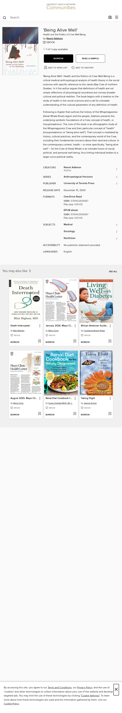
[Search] (4, 17)
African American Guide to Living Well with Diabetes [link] (94, 325)
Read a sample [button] (90, 58)
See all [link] (113, 271)
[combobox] (54, 17)
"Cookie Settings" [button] (90, 695)
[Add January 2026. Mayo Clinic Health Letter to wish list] (75, 341)
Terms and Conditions (60, 687)
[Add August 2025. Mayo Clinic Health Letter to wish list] (39, 414)
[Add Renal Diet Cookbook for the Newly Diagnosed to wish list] (75, 414)
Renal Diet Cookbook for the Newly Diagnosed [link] (59, 398)
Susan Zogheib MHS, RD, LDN (61, 403)
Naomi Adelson (54, 38)
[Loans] (110, 18)
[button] (58, 58)
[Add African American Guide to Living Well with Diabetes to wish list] (110, 341)
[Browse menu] (117, 17)
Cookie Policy (11, 703)
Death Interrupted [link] (20, 325)
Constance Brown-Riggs (94, 330)
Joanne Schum (90, 403)
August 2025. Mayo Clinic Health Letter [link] (24, 398)
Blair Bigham (18, 330)
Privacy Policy (84, 687)
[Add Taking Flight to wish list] (110, 414)
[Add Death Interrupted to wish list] (39, 341)
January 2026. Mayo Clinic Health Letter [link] (59, 325)
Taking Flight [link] (88, 398)
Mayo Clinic (53, 330)
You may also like (15, 271)
